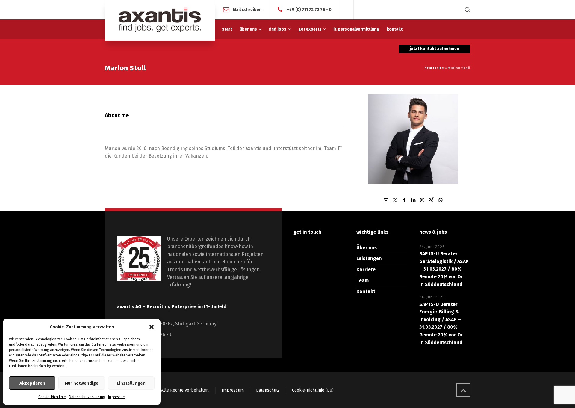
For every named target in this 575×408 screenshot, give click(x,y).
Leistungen (369, 258)
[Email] (386, 200)
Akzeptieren (32, 383)
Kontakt (365, 291)
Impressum (116, 397)
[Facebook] (404, 200)
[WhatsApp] (440, 200)
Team (362, 280)
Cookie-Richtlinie (52, 397)
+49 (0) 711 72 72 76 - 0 (309, 9)
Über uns (366, 247)
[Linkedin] (413, 200)
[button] (152, 327)
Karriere (366, 269)
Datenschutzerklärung (87, 397)
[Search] (466, 9)
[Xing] (431, 200)
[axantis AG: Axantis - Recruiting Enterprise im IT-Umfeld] (160, 20)
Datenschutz (268, 390)
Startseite (434, 68)
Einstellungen (131, 383)
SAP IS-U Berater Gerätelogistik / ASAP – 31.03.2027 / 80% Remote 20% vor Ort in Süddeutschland (444, 269)
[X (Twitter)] (395, 200)
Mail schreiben (247, 9)
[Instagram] (422, 200)
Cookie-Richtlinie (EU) (313, 390)
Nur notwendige (82, 383)
